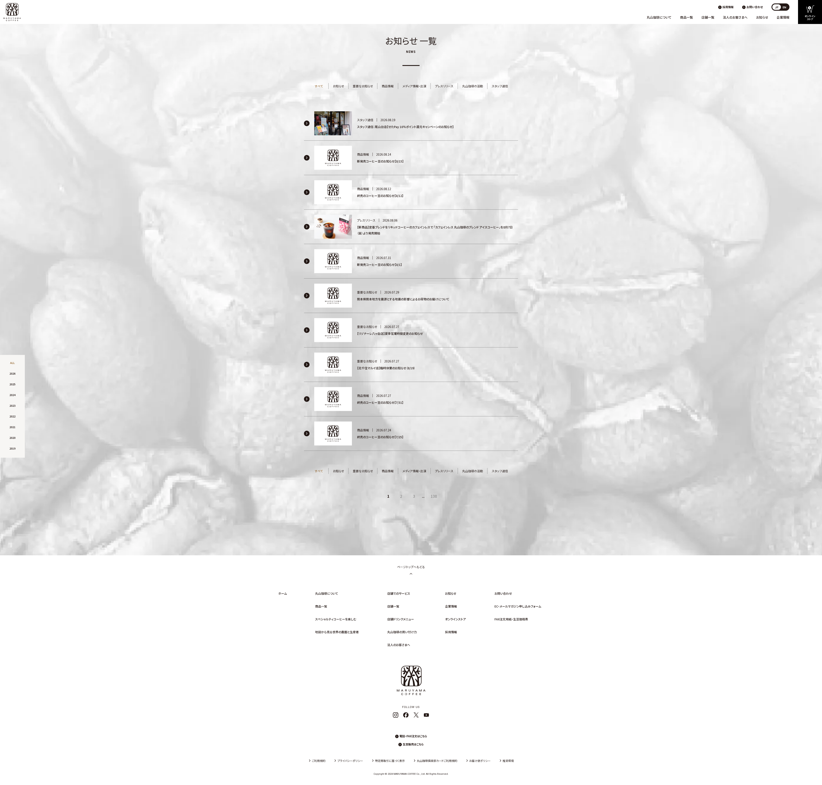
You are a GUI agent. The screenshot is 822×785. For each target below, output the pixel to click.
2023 (12, 406)
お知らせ (762, 17)
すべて (319, 86)
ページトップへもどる (411, 567)
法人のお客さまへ (735, 17)
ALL (12, 363)
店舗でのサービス (398, 593)
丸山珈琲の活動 (472, 86)
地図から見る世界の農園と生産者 (337, 632)
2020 (12, 438)
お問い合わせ (754, 7)
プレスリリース (444, 86)
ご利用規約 (318, 761)
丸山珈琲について (659, 17)
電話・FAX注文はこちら (413, 736)
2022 (12, 416)
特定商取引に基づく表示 (390, 761)
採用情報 (728, 7)
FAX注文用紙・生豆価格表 (511, 619)
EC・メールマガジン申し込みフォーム (517, 606)
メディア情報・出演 (414, 86)
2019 (12, 448)
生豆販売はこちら (413, 744)
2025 (12, 384)
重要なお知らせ (363, 86)
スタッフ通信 (500, 86)
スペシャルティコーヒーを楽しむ (335, 619)
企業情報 (783, 17)
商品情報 (388, 86)
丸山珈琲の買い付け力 (402, 632)
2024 (12, 395)
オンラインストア (455, 619)
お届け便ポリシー (480, 761)
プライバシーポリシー (350, 761)
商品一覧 (686, 17)
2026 (12, 373)
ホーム (282, 593)
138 (433, 496)
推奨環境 (508, 761)
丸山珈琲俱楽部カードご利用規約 (437, 761)
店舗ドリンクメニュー (400, 619)
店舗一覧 (707, 17)
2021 (12, 427)
